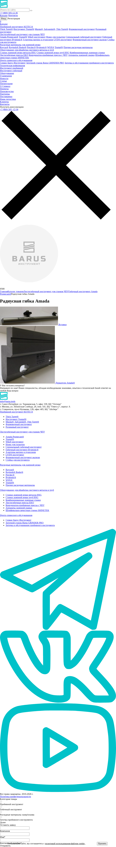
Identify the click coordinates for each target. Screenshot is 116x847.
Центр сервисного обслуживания (16, 60)
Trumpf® (23, 37)
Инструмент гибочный (11, 70)
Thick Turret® (6, 29)
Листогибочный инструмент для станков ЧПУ (22, 34)
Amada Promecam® (9, 37)
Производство (7, 91)
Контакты (13, 15)
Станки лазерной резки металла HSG (18, 52)
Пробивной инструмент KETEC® (16, 26)
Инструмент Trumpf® (23, 29)
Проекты (4, 89)
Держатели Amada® (65, 383)
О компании (6, 76)
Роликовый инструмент (17, 427)
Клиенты (4, 102)
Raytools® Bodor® (17, 47)
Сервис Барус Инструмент (13, 63)
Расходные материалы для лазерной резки (20, 44)
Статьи (3, 81)
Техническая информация (12, 65)
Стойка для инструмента (18, 460)
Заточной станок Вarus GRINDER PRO (45, 63)
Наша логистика (8, 99)
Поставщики (6, 96)
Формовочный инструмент (82, 29)
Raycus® (4, 47)
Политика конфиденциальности (15, 796)
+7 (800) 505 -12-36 (9, 109)
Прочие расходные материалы (78, 47)
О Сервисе (5, 86)
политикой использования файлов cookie (65, 843)
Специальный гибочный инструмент (84, 37)
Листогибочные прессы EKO (14, 55)
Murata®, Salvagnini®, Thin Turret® (51, 29)
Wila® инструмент (37, 37)
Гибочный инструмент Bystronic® (22, 449)
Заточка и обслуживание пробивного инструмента (89, 63)
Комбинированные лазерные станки (87, 52)
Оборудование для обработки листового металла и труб (27, 50)
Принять (102, 843)
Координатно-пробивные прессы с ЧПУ (48, 55)
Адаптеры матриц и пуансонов (38, 39)
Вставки (63, 324)
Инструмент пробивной (11, 68)
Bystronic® (41, 47)
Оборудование (7, 73)
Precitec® (31, 47)
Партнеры (5, 94)
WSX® (50, 47)
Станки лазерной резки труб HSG (52, 52)
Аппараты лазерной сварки (81, 55)
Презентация (6, 83)
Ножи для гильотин (55, 37)
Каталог (4, 15)
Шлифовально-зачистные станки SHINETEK (27, 510)
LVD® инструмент (63, 39)
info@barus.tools (7, 401)
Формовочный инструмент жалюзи (90, 39)
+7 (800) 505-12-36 (9, 13)
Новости (4, 78)
